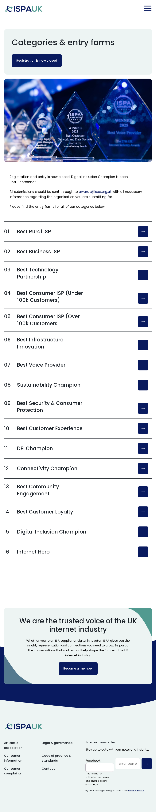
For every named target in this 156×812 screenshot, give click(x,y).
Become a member (78, 668)
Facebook (92, 760)
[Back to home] (24, 8)
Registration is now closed (36, 60)
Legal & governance (57, 743)
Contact (48, 768)
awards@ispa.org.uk (95, 191)
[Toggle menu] (147, 8)
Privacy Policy (136, 790)
